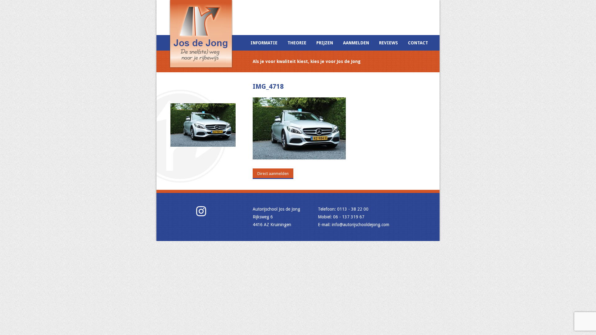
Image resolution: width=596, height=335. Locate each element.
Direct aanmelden (273, 173)
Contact (418, 42)
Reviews (388, 42)
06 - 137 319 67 (348, 216)
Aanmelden (356, 42)
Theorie (296, 42)
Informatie (264, 42)
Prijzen (324, 42)
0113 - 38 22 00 (352, 209)
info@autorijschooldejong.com (360, 224)
